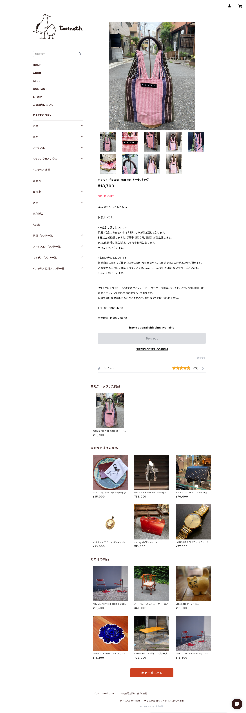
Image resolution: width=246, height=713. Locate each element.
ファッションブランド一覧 (47, 246)
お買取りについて (43, 104)
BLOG (37, 80)
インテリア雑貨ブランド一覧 (48, 268)
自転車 (37, 191)
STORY (38, 96)
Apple (37, 224)
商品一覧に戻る (151, 673)
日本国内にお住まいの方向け (152, 349)
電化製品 (38, 213)
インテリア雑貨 (41, 169)
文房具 (37, 180)
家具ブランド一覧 (43, 235)
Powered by (147, 706)
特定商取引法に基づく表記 (133, 693)
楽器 (35, 202)
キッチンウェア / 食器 (45, 158)
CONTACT (40, 88)
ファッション (39, 147)
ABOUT (38, 73)
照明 (35, 136)
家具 (35, 125)
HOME (37, 65)
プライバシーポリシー (104, 693)
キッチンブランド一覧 (45, 257)
